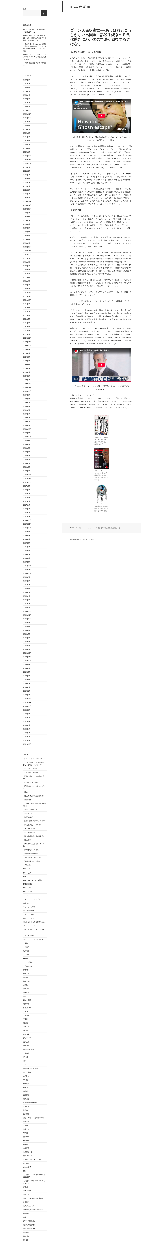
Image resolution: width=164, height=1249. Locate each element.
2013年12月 (27, 653)
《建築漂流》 (27, 800)
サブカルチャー (28, 910)
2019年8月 (27, 399)
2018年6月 (27, 452)
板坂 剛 (25, 1087)
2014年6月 (27, 630)
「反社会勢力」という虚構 (32, 857)
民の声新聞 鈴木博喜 (30, 1103)
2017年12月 (27, 475)
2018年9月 (27, 440)
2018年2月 (27, 467)
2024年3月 (27, 190)
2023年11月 (27, 205)
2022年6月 (27, 270)
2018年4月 (27, 459)
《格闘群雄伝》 (28, 817)
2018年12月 (27, 429)
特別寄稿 (26, 1129)
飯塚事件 (26, 1213)
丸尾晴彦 (26, 951)
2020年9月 (27, 349)
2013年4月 (27, 683)
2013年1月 (27, 695)
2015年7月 (27, 585)
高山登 (25, 1217)
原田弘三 (26, 992)
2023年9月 (27, 213)
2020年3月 (27, 372)
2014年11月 (27, 615)
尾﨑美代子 (27, 1038)
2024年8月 (27, 171)
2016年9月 (27, 532)
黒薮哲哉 (26, 1236)
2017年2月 (27, 513)
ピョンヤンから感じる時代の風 (34, 922)
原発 (24, 996)
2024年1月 (27, 198)
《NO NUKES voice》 (30, 769)
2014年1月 (27, 649)
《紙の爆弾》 (27, 840)
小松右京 (26, 1027)
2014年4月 (27, 638)
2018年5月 (27, 456)
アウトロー (27, 895)
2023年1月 (27, 243)
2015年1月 (27, 607)
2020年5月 (27, 365)
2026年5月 (27, 91)
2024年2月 (27, 194)
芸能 (24, 1171)
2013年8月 (27, 668)
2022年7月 (27, 266)
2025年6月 (27, 133)
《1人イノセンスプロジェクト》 (34, 759)
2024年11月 (27, 160)
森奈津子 (26, 1095)
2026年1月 (27, 106)
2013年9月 (27, 664)
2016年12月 (27, 520)
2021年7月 (27, 311)
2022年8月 (27, 262)
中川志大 (26, 947)
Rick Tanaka (27, 892)
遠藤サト (26, 1194)
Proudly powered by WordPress (81, 539)
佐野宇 (25, 977)
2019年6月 (27, 406)
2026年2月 (27, 103)
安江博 (25, 1023)
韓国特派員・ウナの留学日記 (33, 1210)
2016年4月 (27, 550)
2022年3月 (27, 281)
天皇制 (25, 1019)
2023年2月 (27, 239)
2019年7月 (27, 402)
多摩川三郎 (27, 1008)
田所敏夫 (26, 1137)
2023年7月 (27, 220)
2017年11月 (27, 478)
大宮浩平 (26, 1015)
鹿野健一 (26, 1232)
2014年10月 (27, 619)
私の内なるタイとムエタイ (32, 1159)
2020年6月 (27, 361)
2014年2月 (27, 645)
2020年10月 (27, 346)
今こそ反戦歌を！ (29, 962)
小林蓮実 (26, 1034)
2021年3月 (27, 327)
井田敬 (25, 958)
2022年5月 (27, 273)
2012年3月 (27, 733)
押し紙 (25, 1057)
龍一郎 (25, 1240)
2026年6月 (27, 87)
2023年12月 (27, 201)
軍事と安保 (27, 1191)
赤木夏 (25, 1187)
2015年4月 (27, 596)
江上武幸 (26, 1106)
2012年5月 (27, 725)
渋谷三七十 (27, 1114)
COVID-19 (26, 869)
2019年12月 (27, 383)
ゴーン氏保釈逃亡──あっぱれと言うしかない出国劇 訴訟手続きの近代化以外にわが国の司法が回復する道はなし (101, 37)
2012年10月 (27, 706)
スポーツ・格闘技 (29, 914)
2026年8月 (27, 80)
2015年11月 (27, 569)
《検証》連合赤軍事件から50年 (34, 821)
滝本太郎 (26, 1122)
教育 (24, 1061)
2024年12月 (27, 156)
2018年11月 (27, 433)
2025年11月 (27, 114)
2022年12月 (27, 247)
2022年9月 (27, 258)
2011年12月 (27, 744)
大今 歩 (25, 1011)
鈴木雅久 (26, 1202)
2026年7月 (27, 84)
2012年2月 (27, 736)
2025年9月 (27, 122)
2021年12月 (27, 292)
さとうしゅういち (29, 907)
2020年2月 (27, 376)
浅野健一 (26, 1110)
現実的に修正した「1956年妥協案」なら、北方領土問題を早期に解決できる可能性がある (34, 38)
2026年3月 (27, 99)
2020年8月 (27, 353)
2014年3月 (27, 642)
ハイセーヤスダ (28, 918)
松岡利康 (26, 1084)
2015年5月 (27, 592)
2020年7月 (27, 357)
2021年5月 (27, 319)
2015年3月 (27, 600)
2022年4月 (27, 277)
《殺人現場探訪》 (29, 832)
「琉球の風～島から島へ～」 (33, 861)
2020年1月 (27, 380)
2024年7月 (27, 175)
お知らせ (26, 903)
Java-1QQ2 (27, 873)
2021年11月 (27, 296)
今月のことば (27, 966)
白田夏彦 (26, 1148)
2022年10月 (27, 254)
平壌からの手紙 (28, 1049)
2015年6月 (27, 588)
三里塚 (25, 943)
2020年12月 (27, 338)
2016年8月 (27, 535)
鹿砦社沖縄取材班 (29, 1225)
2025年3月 (27, 144)
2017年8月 (27, 490)
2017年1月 (27, 516)
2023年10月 (27, 209)
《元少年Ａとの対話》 (30, 782)
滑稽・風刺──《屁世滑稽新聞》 (34, 1118)
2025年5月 (27, 137)
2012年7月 (27, 717)
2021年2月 (27, 330)
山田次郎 (26, 1046)
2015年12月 (27, 566)
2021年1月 (27, 334)
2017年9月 (27, 486)
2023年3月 (27, 235)
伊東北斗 (26, 970)
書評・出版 (27, 1072)
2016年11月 (27, 524)
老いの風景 (27, 1167)
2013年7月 (27, 672)
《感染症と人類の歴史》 (31, 810)
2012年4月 (27, 729)
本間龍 (25, 1080)
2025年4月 (27, 141)
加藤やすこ (27, 981)
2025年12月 (27, 110)
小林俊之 (26, 1030)
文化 (24, 1065)
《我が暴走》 (27, 813)
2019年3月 (27, 418)
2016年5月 (27, 547)
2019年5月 (27, 410)
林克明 (25, 1091)
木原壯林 (26, 1076)
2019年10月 (27, 391)
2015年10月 (27, 573)
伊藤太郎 (26, 973)
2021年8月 (27, 308)
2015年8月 (27, 581)
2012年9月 (27, 710)
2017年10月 (27, 482)
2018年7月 (27, 448)
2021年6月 (27, 315)
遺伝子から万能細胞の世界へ (33, 1198)
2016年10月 (27, 528)
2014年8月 (27, 626)
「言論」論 (27, 865)
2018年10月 (27, 437)
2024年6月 (27, 179)
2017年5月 (27, 501)
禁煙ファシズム (28, 1156)
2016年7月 (27, 539)
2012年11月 (27, 702)
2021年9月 (27, 304)
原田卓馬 (26, 989)
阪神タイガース (28, 1206)
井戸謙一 (26, 955)
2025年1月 (27, 152)
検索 (24, 9)
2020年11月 (27, 342)
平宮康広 (26, 1053)
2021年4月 (27, 323)
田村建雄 (26, 1141)
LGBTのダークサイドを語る (32, 880)
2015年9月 (27, 577)
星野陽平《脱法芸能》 (30, 1068)
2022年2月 (27, 285)
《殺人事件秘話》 (29, 829)
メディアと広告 (28, 936)
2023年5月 (27, 228)
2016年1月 (27, 562)
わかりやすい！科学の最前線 (33, 939)
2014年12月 (27, 611)
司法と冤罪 (27, 1000)
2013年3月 (27, 687)
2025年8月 (27, 125)
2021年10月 (27, 300)
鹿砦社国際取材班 (29, 1221)
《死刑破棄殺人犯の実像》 (32, 825)
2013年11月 (27, 657)
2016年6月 (27, 543)
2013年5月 (27, 680)
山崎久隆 (26, 1042)
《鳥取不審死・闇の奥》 (31, 850)
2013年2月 (27, 691)
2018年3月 (27, 463)
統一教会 (26, 1163)
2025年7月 (27, 129)
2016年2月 (27, 558)
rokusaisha (89, 528)
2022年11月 (27, 251)
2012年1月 (27, 740)
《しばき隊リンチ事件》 (31, 772)
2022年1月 (27, 289)
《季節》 (26, 792)
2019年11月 (27, 387)
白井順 (25, 1144)
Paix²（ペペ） (28, 888)
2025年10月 (27, 118)
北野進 (25, 985)
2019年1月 (27, 425)
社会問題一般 (27, 1152)
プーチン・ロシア (29, 926)
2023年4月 (27, 232)
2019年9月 (27, 395)
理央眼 (25, 1133)
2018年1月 (27, 471)
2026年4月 (27, 95)
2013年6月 (27, 676)
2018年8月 (27, 444)
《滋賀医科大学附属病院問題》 (34, 836)
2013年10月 (27, 661)
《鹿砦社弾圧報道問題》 (31, 854)
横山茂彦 (26, 1099)
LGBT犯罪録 (27, 884)
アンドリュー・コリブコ (31, 899)
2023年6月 (27, 224)
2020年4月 (27, 368)
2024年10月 (27, 163)
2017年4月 (27, 505)
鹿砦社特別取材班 (29, 1229)
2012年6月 (27, 721)
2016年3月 (27, 554)
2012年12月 (27, 699)
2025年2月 (27, 148)
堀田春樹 (26, 1004)
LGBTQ (25, 876)
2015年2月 (27, 604)
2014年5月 (27, 634)
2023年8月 (27, 216)
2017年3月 (27, 509)
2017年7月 (27, 494)
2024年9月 (27, 167)
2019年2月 (27, 421)
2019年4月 (27, 414)
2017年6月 (27, 497)
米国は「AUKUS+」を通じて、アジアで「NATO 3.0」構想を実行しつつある (35, 57)
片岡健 (25, 1125)
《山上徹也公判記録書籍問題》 (34, 796)
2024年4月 (27, 186)
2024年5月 (27, 182)
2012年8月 (27, 714)
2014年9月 (27, 623)
